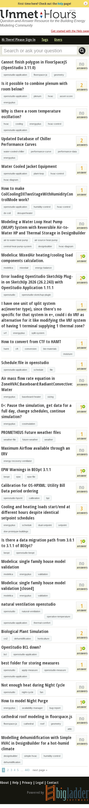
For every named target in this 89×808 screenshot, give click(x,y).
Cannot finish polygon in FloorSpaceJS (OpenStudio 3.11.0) (34, 64)
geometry (59, 74)
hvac (50, 96)
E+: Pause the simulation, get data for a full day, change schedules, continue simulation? (36, 410)
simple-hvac (30, 756)
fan (41, 692)
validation (43, 574)
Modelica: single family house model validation (33, 564)
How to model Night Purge (24, 701)
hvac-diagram (11, 179)
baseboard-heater (31, 396)
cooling (19, 124)
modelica (8, 267)
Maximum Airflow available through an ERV (35, 451)
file (51, 369)
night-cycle (27, 692)
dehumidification (22, 638)
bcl (5, 654)
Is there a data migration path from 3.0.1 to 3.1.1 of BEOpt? (37, 542)
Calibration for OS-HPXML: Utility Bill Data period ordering (33, 488)
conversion (31, 348)
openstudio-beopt (25, 552)
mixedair (24, 267)
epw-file (31, 476)
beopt (7, 476)
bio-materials (50, 348)
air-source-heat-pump (46, 240)
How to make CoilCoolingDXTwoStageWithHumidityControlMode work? (37, 193)
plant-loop (39, 173)
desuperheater (25, 213)
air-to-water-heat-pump (16, 240)
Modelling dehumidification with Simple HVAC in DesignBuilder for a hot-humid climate (36, 743)
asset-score (66, 96)
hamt (6, 348)
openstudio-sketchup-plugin (36, 294)
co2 (6, 638)
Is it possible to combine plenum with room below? (34, 86)
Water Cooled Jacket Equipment (29, 166)
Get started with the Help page (70, 31)
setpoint (62, 525)
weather (48, 439)
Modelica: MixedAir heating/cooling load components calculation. (37, 257)
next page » (40, 770)
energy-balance (43, 267)
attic (70, 729)
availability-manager (32, 708)
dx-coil (7, 213)
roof (42, 723)
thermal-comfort (42, 623)
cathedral (28, 723)
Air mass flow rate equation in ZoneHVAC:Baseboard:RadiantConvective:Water (37, 383)
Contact (53, 782)
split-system (38, 333)
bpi (47, 498)
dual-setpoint (45, 525)
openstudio (9, 294)
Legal (39, 782)
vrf (5, 333)
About (4, 782)
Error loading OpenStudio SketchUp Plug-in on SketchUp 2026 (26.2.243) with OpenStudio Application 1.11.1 (37, 281)
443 (27, 770)
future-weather (30, 439)
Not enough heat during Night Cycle (33, 685)
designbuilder (45, 246)
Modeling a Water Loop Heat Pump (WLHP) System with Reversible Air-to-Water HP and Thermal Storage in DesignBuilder (43, 227)
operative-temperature (58, 616)
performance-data (67, 151)
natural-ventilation (31, 611)
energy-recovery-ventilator (18, 461)
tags (44, 39)
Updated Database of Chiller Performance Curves (26, 141)
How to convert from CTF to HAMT (31, 341)
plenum (37, 96)
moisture (67, 354)
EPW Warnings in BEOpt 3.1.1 (26, 469)
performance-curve (41, 151)
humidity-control (42, 207)
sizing (51, 396)
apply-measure (30, 670)
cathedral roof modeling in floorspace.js (36, 716)
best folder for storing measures (30, 663)
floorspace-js (40, 74)
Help (60, 4)
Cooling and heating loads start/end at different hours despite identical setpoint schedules (35, 512)
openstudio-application (15, 74)
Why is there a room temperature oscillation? (31, 114)
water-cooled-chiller (14, 151)
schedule (38, 369)
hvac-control (54, 124)
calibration (34, 498)
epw (18, 476)
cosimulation (28, 423)
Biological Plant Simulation (24, 631)
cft (17, 348)
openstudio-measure (55, 670)
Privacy (27, 782)
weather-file (10, 439)
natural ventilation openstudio (28, 604)
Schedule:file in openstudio (25, 362)
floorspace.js (10, 723)
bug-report (54, 708)
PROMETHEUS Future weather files (31, 432)
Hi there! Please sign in (18, 39)
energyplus (9, 102)
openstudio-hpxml (13, 498)
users (58, 39)
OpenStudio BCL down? (21, 647)
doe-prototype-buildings (16, 531)
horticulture (43, 638)
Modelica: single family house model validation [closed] (33, 585)
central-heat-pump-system (18, 246)
